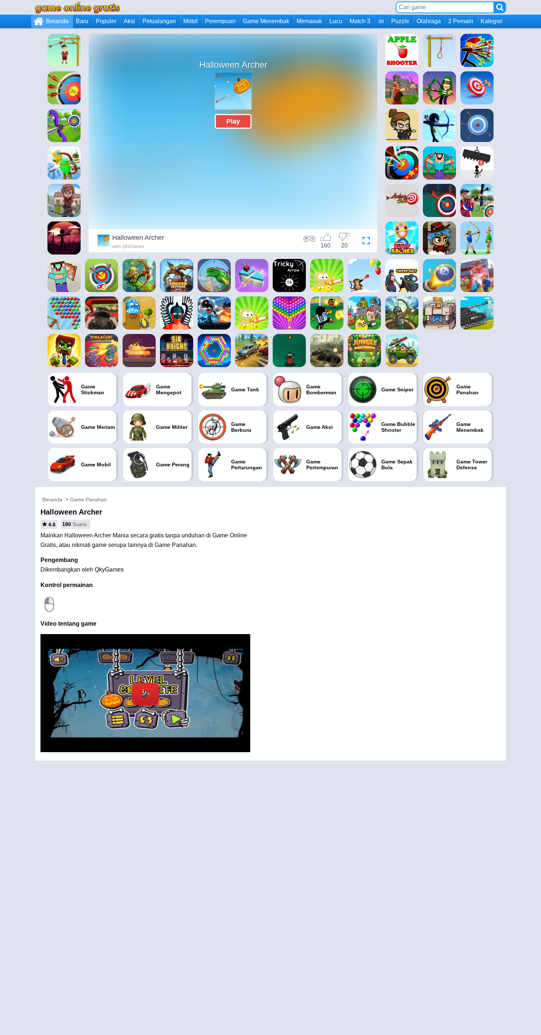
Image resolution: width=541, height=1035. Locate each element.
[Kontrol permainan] (309, 241)
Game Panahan (88, 499)
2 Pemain (460, 21)
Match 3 (360, 21)
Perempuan (220, 21)
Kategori (492, 21)
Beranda (57, 21)
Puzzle (400, 21)
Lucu (335, 21)
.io (381, 21)
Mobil (190, 21)
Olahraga (429, 21)
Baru (82, 21)
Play (233, 121)
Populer (106, 21)
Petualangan (159, 21)
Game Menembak (266, 21)
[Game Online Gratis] (77, 7)
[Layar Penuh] (364, 241)
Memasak (309, 21)
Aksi (129, 21)
